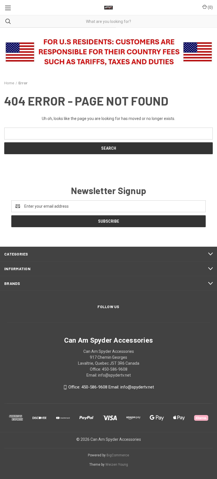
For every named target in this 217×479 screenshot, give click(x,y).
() (210, 7)
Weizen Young (116, 465)
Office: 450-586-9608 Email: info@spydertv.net (111, 387)
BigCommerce (118, 455)
